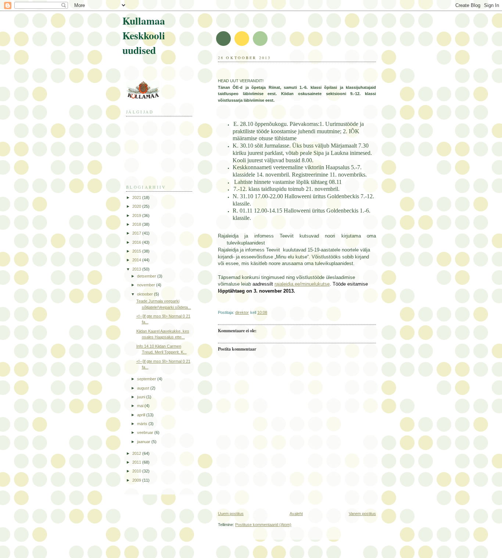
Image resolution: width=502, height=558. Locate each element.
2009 (137, 480)
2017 (137, 233)
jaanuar (144, 441)
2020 (137, 206)
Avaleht (296, 513)
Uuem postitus (231, 513)
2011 (137, 462)
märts (142, 423)
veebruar (145, 432)
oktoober (145, 294)
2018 (137, 224)
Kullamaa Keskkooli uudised (143, 35)
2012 (137, 453)
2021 (137, 197)
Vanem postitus (362, 513)
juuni (141, 397)
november (146, 285)
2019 (137, 215)
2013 (137, 269)
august (143, 388)
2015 (137, 251)
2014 (137, 260)
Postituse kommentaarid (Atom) (263, 524)
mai (140, 405)
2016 (137, 242)
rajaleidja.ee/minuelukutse (302, 284)
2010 (137, 471)
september (147, 379)
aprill (141, 415)
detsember (147, 276)
